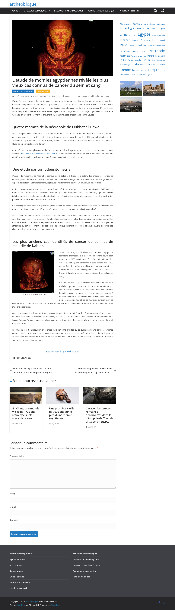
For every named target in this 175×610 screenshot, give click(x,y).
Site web (14, 520)
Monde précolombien (20, 582)
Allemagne (125, 24)
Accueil (16, 10)
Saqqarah (161, 60)
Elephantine (67, 96)
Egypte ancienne (43, 91)
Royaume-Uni (149, 60)
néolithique (125, 55)
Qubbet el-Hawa (96, 96)
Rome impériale (134, 60)
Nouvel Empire (139, 51)
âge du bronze (139, 74)
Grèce (155, 40)
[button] (48, 11)
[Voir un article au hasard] (162, 11)
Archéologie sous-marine (134, 28)
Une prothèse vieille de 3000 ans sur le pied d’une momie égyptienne (61, 413)
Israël (162, 40)
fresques (145, 40)
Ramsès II (160, 55)
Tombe (125, 69)
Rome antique (16, 571)
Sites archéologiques (35, 10)
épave (149, 75)
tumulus (143, 70)
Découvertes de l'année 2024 (86, 565)
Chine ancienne (17, 576)
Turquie (153, 69)
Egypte (144, 34)
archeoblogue (23, 4)
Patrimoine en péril (129, 10)
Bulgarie (161, 29)
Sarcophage (125, 64)
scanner (107, 96)
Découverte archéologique (68, 10)
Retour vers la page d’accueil (62, 351)
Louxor (132, 45)
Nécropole (157, 51)
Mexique (141, 45)
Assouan (57, 96)
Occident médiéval (18, 588)
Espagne (125, 40)
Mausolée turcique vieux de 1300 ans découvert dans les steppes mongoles (32, 370)
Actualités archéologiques (85, 553)
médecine (77, 96)
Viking (163, 70)
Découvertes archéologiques (86, 559)
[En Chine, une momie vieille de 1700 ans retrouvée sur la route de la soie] (26, 388)
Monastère (160, 46)
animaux (161, 24)
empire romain (158, 35)
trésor (135, 70)
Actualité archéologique (101, 10)
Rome (123, 59)
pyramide (142, 56)
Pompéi (134, 56)
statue (139, 64)
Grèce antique (16, 565)
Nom (12, 493)
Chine (123, 35)
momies (85, 96)
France (135, 40)
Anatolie (137, 24)
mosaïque (125, 51)
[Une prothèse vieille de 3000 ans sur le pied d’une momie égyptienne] (62, 388)
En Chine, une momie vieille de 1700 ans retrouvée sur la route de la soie (25, 413)
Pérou (150, 55)
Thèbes (162, 65)
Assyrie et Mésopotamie (21, 553)
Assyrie (153, 29)
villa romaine (125, 74)
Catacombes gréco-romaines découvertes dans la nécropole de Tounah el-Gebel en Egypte (99, 415)
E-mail (13, 506)
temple (151, 64)
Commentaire (18, 456)
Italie (123, 45)
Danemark (132, 35)
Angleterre (149, 24)
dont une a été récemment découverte (39, 153)
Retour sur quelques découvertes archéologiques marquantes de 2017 (94, 370)
